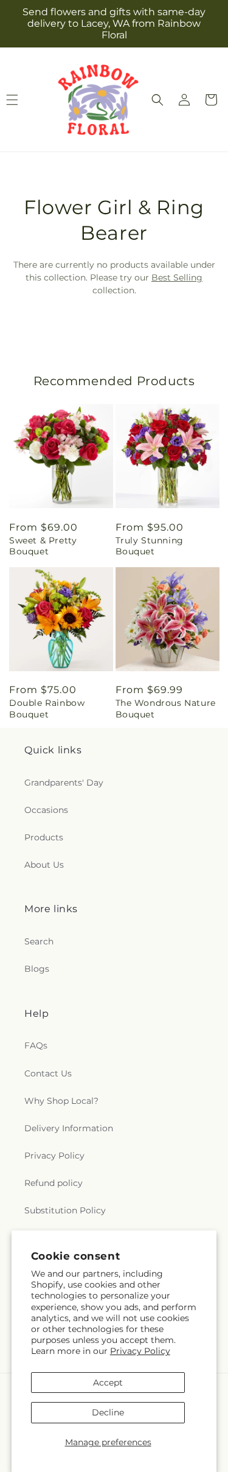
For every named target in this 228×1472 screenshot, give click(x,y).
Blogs (36, 968)
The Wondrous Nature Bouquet (166, 708)
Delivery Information (68, 1128)
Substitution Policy (65, 1210)
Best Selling (176, 277)
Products (43, 837)
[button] (157, 99)
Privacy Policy (140, 1350)
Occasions (46, 809)
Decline (108, 1412)
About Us (44, 864)
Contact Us (48, 1073)
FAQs (35, 1045)
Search (39, 941)
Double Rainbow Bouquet (47, 708)
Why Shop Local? (61, 1100)
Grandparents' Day (63, 782)
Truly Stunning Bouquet (150, 546)
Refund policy (53, 1182)
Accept (108, 1382)
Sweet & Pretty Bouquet (43, 546)
